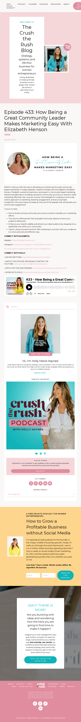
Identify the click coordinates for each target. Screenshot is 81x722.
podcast (7, 134)
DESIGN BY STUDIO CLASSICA (54, 718)
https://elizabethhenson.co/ (23, 240)
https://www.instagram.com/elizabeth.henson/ (33, 245)
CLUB (63, 684)
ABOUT (67, 4)
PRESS (30, 684)
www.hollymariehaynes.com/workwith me (41, 272)
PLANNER (33, 4)
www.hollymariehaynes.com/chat (36, 257)
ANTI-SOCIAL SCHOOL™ (11, 6)
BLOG (14, 686)
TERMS (62, 686)
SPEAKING (43, 4)
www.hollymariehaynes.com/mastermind (50, 268)
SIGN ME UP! (40, 471)
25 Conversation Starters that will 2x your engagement (27, 249)
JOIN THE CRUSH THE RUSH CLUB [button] (40, 660)
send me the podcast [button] (65, 575)
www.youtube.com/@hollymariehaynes (30, 264)
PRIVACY (71, 686)
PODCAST (22, 4)
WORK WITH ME (26, 686)
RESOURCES (56, 4)
